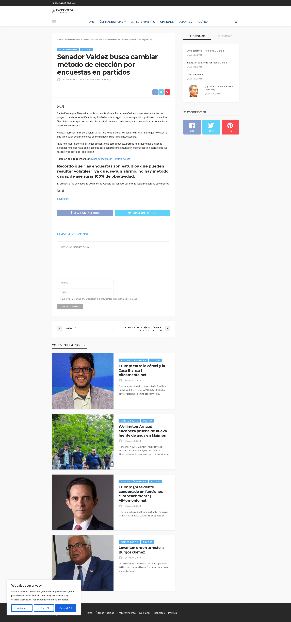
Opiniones (167, 21)
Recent (226, 36)
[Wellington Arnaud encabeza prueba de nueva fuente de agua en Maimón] (83, 441)
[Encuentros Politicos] (62, 11)
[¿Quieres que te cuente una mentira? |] (194, 91)
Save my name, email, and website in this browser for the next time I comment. (98, 299)
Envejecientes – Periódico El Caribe (205, 50)
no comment (94, 79)
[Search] (236, 21)
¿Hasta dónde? (195, 74)
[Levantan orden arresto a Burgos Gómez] (83, 563)
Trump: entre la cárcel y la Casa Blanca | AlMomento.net (142, 370)
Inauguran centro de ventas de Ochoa (207, 62)
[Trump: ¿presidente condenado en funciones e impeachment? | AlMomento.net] (83, 502)
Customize (21, 608)
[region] (44, 597)
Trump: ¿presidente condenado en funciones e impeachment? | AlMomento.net (141, 493)
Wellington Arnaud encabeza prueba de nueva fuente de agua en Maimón (143, 431)
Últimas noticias (111, 21)
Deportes (185, 21)
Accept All (65, 608)
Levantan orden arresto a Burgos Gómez (141, 550)
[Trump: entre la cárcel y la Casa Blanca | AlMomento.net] (83, 381)
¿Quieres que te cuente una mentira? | (219, 88)
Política (202, 21)
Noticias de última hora (133, 360)
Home (90, 21)
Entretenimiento (143, 21)
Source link (63, 198)
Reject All (44, 608)
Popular (198, 36)
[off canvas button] (54, 21)
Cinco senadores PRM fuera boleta (110, 158)
